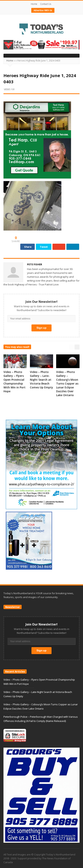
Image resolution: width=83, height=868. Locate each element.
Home (34, 4)
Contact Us (45, 4)
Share (27, 246)
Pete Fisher (34, 264)
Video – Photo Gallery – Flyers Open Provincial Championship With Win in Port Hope (14, 381)
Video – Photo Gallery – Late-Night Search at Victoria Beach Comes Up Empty (41, 379)
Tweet (44, 246)
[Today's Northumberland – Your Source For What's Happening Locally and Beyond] (41, 29)
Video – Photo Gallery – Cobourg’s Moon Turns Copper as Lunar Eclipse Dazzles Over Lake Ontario (67, 383)
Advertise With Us (43, 10)
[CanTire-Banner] (41, 44)
